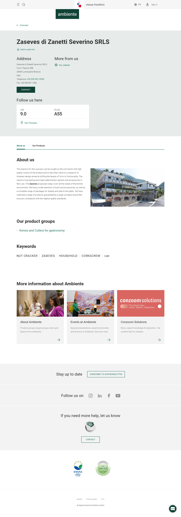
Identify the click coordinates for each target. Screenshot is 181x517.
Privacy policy (91, 499)
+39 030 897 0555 (35, 79)
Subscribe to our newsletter (106, 374)
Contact (26, 90)
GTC (102, 499)
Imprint (79, 499)
